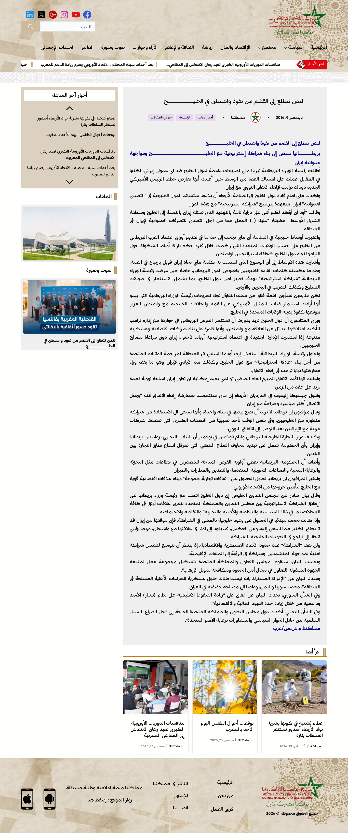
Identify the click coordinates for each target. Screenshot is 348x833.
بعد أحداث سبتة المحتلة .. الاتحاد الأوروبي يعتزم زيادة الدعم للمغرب (113, 65)
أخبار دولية (205, 117)
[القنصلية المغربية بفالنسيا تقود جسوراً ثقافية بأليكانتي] (69, 284)
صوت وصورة (99, 270)
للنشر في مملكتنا (170, 783)
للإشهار (180, 795)
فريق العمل (222, 809)
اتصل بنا (180, 807)
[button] (69, 107)
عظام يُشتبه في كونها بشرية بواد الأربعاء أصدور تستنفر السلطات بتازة (295, 729)
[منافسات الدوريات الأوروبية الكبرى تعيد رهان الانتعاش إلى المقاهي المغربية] (155, 664)
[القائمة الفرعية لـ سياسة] (285, 47)
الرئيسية (184, 117)
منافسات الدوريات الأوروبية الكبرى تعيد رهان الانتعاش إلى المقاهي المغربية (157, 729)
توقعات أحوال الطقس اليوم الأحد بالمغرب (80, 135)
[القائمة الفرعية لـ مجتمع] (259, 47)
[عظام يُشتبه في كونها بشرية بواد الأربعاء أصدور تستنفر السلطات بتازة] (294, 664)
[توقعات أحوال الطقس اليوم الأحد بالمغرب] (225, 664)
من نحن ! (224, 795)
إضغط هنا (96, 799)
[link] (234, 65)
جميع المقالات (161, 117)
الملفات (104, 196)
